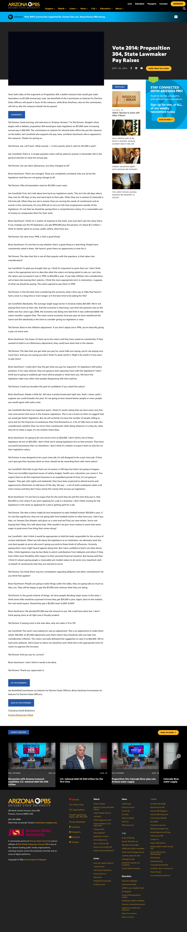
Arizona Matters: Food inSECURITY (102, 825)
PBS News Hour (128, 825)
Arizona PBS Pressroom (159, 814)
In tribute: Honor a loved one (161, 868)
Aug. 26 (117, 110)
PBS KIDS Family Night (130, 845)
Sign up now (165, 120)
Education (126, 876)
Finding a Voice (99, 884)
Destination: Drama (101, 836)
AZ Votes (125, 814)
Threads (75, 842)
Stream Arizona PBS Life (103, 847)
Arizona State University (40, 841)
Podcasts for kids (128, 859)
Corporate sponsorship (159, 865)
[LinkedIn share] (137, 68)
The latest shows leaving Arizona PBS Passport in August (124, 195)
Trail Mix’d (97, 817)
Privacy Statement (77, 822)
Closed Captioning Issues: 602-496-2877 (78, 815)
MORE (167, 732)
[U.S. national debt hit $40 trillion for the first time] (83, 744)
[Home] (24, 5)
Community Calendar (158, 818)
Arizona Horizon (128, 807)
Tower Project (155, 872)
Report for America (129, 913)
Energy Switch (99, 829)
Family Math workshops (131, 868)
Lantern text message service (133, 852)
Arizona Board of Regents (35, 859)
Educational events (129, 884)
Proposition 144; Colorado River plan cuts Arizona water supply (134, 780)
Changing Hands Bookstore (21, 710)
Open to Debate (128, 818)
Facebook (75, 827)
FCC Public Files (76, 804)
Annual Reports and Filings (160, 832)
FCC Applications (77, 809)
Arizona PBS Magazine (158, 811)
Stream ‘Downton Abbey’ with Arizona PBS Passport (124, 168)
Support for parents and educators (131, 909)
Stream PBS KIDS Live (130, 841)
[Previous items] (8, 756)
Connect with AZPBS (158, 804)
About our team (128, 917)
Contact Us (154, 839)
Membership (155, 858)
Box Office (154, 822)
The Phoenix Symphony (102, 870)
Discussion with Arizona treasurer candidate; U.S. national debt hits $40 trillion (28, 782)
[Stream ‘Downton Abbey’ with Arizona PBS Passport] (126, 149)
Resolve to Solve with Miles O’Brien (104, 808)
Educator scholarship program (133, 904)
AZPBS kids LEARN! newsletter (133, 849)
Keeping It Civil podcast (102, 881)
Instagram (76, 832)
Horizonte (126, 811)
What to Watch (99, 804)
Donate (75, 799)
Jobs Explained (99, 833)
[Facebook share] (133, 68)
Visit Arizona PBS (156, 836)
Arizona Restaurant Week (20, 715)
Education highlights (129, 881)
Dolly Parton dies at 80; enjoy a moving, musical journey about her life (124, 141)
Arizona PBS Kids (128, 838)
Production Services (157, 825)
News (124, 799)
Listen (96, 858)
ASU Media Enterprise (27, 844)
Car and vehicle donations (160, 876)
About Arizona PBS (157, 807)
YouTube (75, 837)
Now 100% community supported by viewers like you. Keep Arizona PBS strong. (65, 16)
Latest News (126, 804)
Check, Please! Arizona (102, 813)
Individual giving (156, 861)
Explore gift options (157, 843)
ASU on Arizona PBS (101, 843)
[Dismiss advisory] (175, 17)
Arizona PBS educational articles (131, 896)
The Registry (126, 892)
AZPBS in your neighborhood (133, 888)
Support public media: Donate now (161, 847)
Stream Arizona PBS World (104, 851)
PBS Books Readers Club (159, 829)
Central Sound (99, 867)
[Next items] (179, 756)
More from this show (159, 68)
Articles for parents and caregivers (131, 864)
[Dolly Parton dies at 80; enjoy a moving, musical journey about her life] (126, 121)
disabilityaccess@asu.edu (46, 823)
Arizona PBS (43, 844)
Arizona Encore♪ (100, 874)
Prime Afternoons (100, 840)
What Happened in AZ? (102, 820)
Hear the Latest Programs (103, 863)
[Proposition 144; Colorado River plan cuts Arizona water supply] (135, 744)
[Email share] (142, 68)
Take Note (97, 877)
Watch (97, 799)
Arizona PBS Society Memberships (157, 853)
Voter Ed (125, 822)
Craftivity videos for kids (131, 856)
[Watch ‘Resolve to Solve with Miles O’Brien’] (126, 92)
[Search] (183, 8)
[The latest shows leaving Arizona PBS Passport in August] (126, 174)
